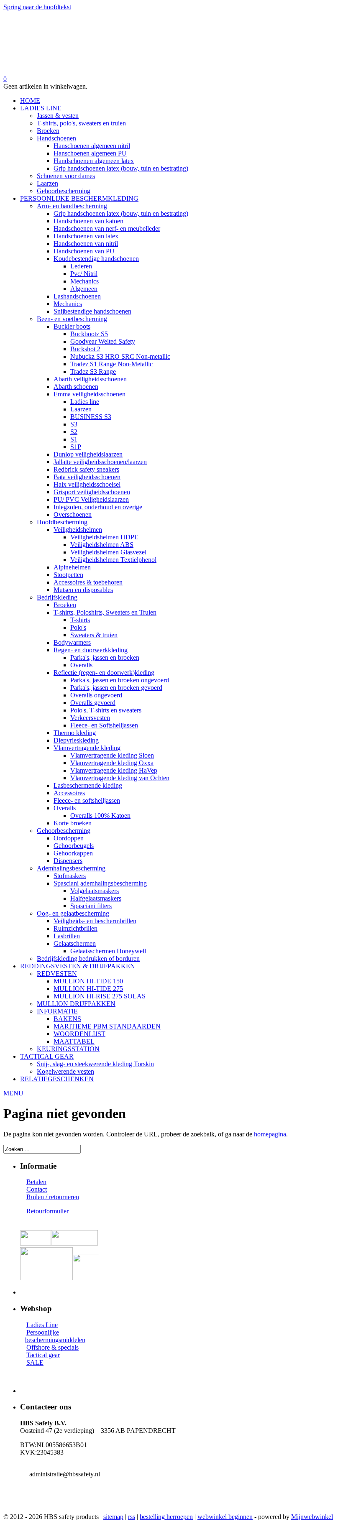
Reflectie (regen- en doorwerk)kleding (104, 672)
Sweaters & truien (94, 634)
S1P (75, 446)
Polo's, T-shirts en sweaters (105, 710)
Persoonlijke (42, 1332)
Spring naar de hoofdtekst (37, 6)
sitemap (113, 1516)
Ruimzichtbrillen (75, 928)
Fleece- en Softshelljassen (104, 725)
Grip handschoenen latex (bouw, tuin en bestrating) (121, 168)
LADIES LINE (40, 108)
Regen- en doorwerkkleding (91, 650)
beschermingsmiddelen (55, 1339)
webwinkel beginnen (225, 1516)
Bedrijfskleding (57, 597)
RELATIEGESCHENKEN (57, 1078)
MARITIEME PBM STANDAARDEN (107, 1026)
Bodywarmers (72, 642)
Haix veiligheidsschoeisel (87, 484)
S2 (73, 431)
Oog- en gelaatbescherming (73, 913)
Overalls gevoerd (92, 702)
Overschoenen (73, 514)
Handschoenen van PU (84, 251)
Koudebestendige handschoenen (96, 258)
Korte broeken (73, 823)
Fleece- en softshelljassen (87, 800)
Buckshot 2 (85, 348)
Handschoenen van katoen (88, 221)
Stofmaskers (70, 875)
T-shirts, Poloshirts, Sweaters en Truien (105, 612)
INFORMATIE (57, 1011)
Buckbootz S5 (89, 333)
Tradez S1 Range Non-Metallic (111, 364)
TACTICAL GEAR (47, 1056)
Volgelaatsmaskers (94, 890)
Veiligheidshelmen (78, 529)
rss (131, 1516)
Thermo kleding (75, 732)
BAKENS (67, 1018)
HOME (30, 100)
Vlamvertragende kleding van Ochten (119, 777)
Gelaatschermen (75, 943)
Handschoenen (56, 138)
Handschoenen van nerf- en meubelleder (107, 228)
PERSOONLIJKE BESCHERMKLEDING (79, 198)
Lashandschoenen (77, 296)
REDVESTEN (57, 973)
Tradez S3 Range (93, 371)
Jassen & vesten (58, 115)
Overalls (81, 665)
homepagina (270, 1134)
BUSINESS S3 (90, 416)
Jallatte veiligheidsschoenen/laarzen (100, 461)
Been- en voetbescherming (72, 318)
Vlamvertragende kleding (87, 747)
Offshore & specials (52, 1347)
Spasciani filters (91, 905)
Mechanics (84, 281)
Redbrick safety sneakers (86, 469)
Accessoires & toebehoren (88, 582)
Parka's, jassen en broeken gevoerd (116, 687)
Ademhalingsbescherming (71, 868)
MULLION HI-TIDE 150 (88, 981)
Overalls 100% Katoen (100, 815)
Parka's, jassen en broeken (104, 657)
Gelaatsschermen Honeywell (108, 951)
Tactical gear (43, 1354)
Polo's (78, 627)
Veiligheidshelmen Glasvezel (108, 552)
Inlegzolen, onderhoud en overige (98, 507)
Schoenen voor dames (66, 175)
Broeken (48, 130)
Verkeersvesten (90, 717)
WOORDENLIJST (79, 1033)
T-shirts (80, 619)
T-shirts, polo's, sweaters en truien (81, 123)
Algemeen (83, 288)
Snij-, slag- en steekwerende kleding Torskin (95, 1063)
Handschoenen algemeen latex (94, 160)
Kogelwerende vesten (65, 1071)
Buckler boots (72, 326)
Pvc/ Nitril (83, 273)
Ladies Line (42, 1324)
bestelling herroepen (166, 1516)
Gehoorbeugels (74, 845)
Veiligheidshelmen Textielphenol (113, 559)
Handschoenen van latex (86, 236)
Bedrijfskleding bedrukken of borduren (88, 958)
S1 (73, 439)
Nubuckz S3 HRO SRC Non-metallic (120, 356)
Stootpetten (68, 574)
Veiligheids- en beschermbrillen (95, 920)
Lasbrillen (67, 935)
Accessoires (69, 792)
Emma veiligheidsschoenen (89, 394)
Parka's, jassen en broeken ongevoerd (119, 680)
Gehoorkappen (73, 853)
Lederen (81, 266)
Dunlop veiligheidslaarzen (88, 454)
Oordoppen (69, 838)
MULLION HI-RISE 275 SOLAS (100, 996)
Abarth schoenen (76, 386)
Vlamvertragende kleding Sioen (112, 755)
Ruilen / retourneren (52, 1196)
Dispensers (68, 860)
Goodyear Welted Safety (102, 341)
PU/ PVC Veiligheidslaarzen (91, 499)
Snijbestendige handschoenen (92, 311)
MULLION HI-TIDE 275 (88, 988)
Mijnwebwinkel (312, 1516)
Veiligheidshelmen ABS (101, 544)
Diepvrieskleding (76, 740)
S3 (73, 424)
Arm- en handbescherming (72, 205)
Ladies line (84, 401)
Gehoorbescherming (63, 190)
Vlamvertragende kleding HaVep (113, 770)
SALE (35, 1362)
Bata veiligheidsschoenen (87, 476)
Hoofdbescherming (62, 522)
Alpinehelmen (72, 567)
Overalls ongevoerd (96, 695)
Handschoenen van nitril (86, 243)
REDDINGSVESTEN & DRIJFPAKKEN (77, 966)
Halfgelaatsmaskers (95, 898)
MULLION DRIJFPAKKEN (76, 1003)
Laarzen (47, 183)
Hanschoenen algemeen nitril (92, 145)
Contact (36, 1189)
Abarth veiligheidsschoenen (90, 379)
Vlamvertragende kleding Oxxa (112, 762)
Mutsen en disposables (83, 589)
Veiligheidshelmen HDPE (104, 537)
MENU (13, 1093)
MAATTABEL (74, 1041)
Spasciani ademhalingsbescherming (100, 883)
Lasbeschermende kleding (88, 785)
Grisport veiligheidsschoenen (92, 491)
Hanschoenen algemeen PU (90, 153)
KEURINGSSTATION (68, 1048)
